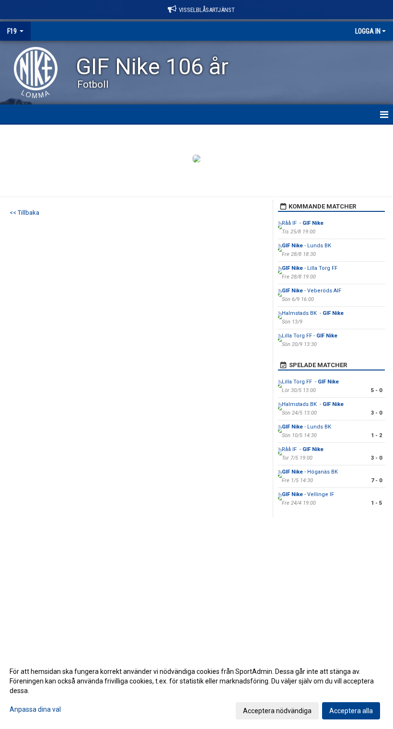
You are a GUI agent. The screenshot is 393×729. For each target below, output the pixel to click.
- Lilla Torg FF (309, 268)
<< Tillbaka (24, 212)
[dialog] (196, 690)
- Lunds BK (307, 246)
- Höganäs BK (310, 472)
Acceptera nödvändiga (277, 711)
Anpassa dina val (35, 709)
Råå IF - (303, 223)
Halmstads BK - (313, 313)
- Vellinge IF (308, 494)
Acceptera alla (351, 711)
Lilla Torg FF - (309, 336)
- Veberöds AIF (312, 291)
